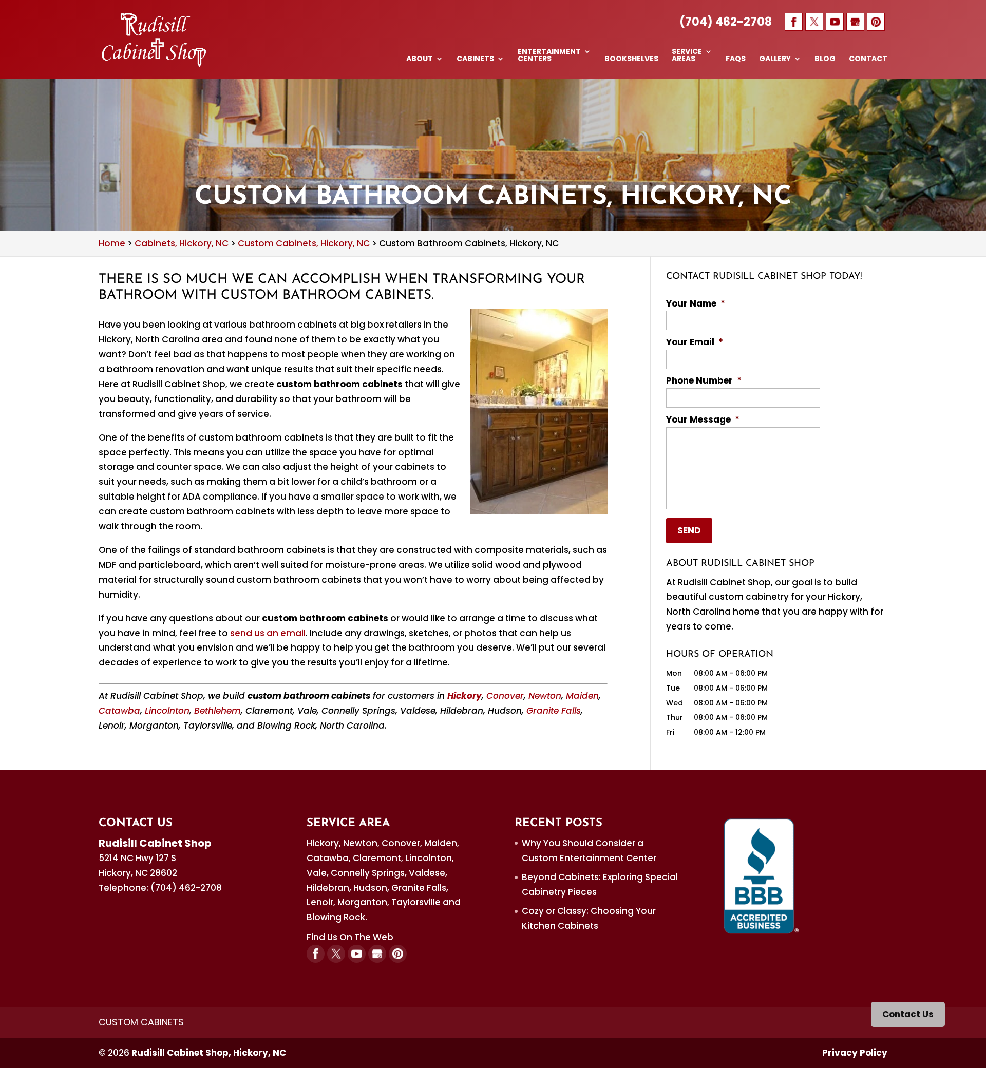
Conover (505, 696)
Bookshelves (631, 59)
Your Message (703, 419)
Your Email (694, 342)
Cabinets (475, 59)
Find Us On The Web (350, 937)
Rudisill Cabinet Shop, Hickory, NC (208, 1052)
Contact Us (908, 1014)
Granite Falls (553, 710)
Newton (544, 696)
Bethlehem (217, 710)
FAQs (736, 59)
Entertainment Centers (549, 56)
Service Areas (687, 56)
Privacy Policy (854, 1052)
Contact (868, 59)
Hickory (464, 696)
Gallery (775, 59)
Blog (825, 59)
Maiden (582, 696)
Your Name (695, 303)
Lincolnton (167, 710)
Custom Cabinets (141, 1022)
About (419, 59)
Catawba (119, 710)
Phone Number (704, 380)
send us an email (268, 633)
